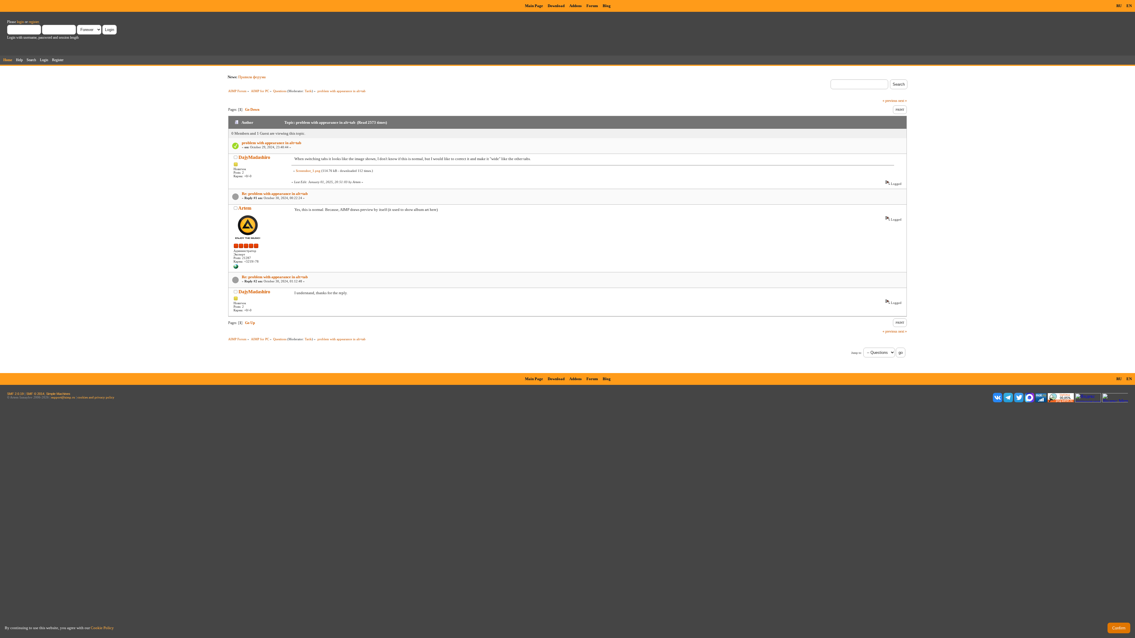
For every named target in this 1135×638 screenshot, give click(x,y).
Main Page (534, 6)
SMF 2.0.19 (15, 394)
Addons (575, 6)
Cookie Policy (102, 628)
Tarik (308, 91)
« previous (890, 101)
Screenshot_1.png (308, 170)
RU (1119, 6)
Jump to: (856, 352)
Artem (244, 208)
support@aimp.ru (63, 397)
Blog (607, 6)
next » (902, 101)
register (34, 22)
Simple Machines (58, 394)
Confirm (1119, 628)
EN (1129, 6)
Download (556, 6)
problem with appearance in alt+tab (271, 143)
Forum (592, 6)
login (20, 22)
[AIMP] (236, 267)
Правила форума (252, 77)
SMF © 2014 (35, 394)
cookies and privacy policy (95, 397)
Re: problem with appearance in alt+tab (275, 193)
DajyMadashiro (254, 157)
